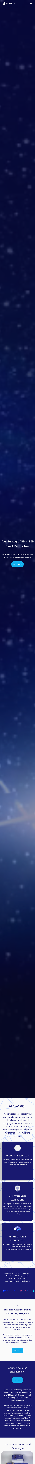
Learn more (17, 564)
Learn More (17, 1380)
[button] (31, 3)
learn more (17, 1350)
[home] (8, 3)
